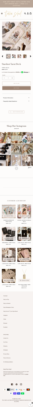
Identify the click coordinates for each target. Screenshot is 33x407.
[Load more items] (16, 168)
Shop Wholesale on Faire (8, 307)
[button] (16, 137)
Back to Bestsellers (18, 111)
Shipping (5, 346)
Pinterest (5, 323)
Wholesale (5, 350)
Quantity (3, 75)
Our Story (5, 342)
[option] (8, 56)
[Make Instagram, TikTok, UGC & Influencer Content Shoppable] (30, 168)
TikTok (4, 319)
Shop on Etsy (6, 299)
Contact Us (5, 338)
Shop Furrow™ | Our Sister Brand (10, 311)
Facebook (5, 327)
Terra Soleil (18, 398)
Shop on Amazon (6, 303)
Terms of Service (6, 357)
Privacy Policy (6, 354)
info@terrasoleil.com (7, 374)
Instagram (5, 315)
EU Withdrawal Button (8, 361)
